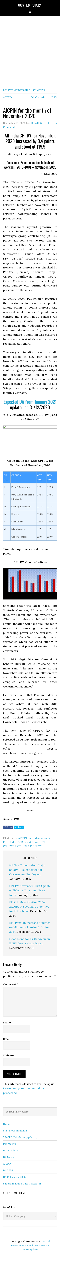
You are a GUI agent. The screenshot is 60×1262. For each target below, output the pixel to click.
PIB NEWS (36, 846)
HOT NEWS (22, 846)
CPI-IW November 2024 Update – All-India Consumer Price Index (30, 890)
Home (6, 1123)
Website (8, 1055)
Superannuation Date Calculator (22, 1183)
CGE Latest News (28, 842)
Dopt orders (10, 1150)
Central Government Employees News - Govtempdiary (30, 1245)
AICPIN (7, 97)
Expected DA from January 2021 (30, 401)
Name (7, 1022)
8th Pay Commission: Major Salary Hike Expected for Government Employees (27, 869)
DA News (8, 1157)
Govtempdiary (30, 5)
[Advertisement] (30, 51)
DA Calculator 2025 (44, 97)
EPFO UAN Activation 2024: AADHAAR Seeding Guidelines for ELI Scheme (29, 906)
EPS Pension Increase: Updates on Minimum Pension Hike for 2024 (29, 927)
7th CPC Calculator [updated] (20, 1137)
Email (7, 1039)
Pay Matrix (38, 90)
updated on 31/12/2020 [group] (30, 404)
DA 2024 (8, 1170)
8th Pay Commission (16, 90)
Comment (10, 984)
